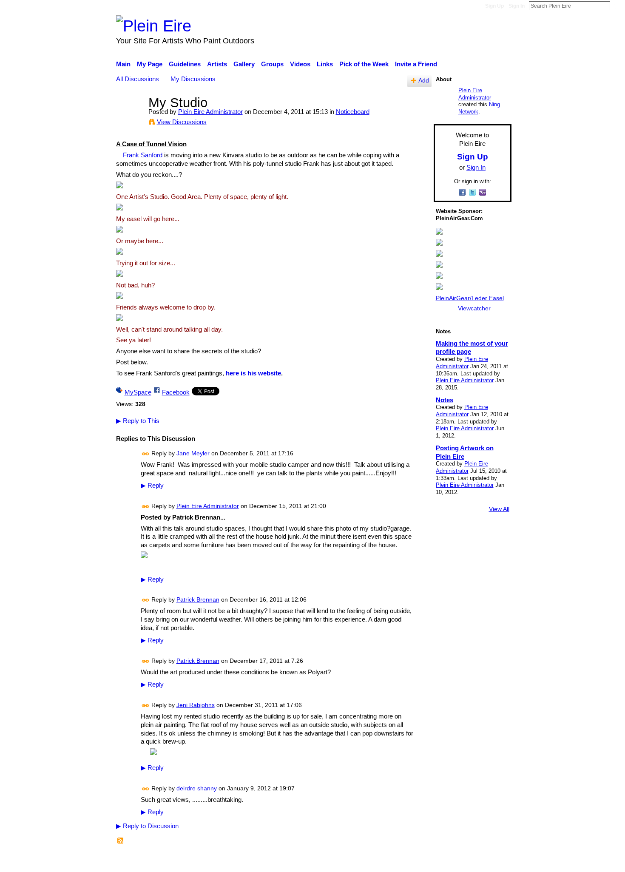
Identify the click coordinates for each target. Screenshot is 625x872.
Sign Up (494, 6)
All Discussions (137, 78)
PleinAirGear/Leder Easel (470, 298)
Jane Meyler (193, 453)
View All (499, 509)
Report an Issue (434, 861)
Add (423, 80)
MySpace (138, 392)
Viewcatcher (474, 308)
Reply (152, 485)
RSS (121, 841)
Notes (444, 399)
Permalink (146, 454)
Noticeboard (352, 111)
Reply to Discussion (147, 825)
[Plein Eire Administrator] (129, 118)
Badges (392, 861)
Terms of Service (487, 861)
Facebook (176, 392)
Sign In (517, 6)
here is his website (253, 373)
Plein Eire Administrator (210, 111)
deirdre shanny (196, 788)
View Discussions (182, 121)
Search (617, 5)
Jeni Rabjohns (195, 705)
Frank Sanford (142, 155)
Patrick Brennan (197, 599)
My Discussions (193, 78)
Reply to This (137, 420)
